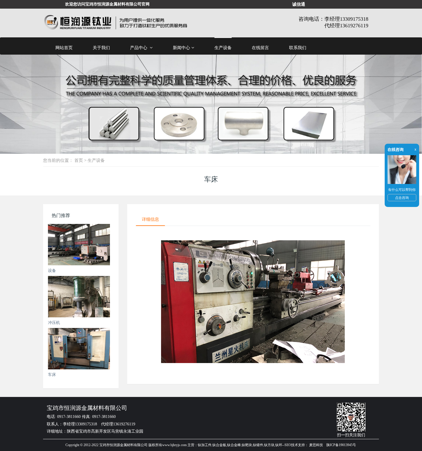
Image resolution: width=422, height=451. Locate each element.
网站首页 (64, 47)
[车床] (79, 348)
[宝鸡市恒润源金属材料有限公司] (115, 23)
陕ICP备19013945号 (341, 445)
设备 (52, 270)
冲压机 (54, 322)
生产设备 (223, 47)
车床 (52, 374)
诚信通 (298, 4)
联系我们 (297, 47)
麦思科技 (316, 445)
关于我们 (101, 47)
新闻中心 (181, 47)
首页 (78, 160)
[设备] (79, 244)
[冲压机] (79, 296)
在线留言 (260, 47)
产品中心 (139, 47)
